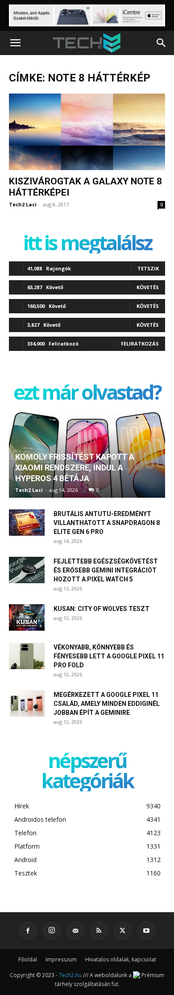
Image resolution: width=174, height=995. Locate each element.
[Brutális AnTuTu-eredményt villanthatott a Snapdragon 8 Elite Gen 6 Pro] (27, 522)
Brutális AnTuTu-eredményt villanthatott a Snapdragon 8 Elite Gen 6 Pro (107, 522)
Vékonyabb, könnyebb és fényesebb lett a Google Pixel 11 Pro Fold (109, 656)
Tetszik (148, 268)
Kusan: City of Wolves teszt (101, 608)
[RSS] (99, 930)
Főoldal (27, 959)
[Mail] (75, 930)
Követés (148, 287)
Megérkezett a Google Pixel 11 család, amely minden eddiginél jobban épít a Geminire (107, 703)
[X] (123, 930)
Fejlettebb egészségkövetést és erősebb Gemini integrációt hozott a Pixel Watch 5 (106, 570)
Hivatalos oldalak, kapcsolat (120, 959)
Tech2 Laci (23, 204)
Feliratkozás (140, 343)
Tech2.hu (70, 975)
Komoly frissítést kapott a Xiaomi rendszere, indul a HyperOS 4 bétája (74, 467)
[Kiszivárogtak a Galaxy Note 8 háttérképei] (87, 132)
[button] (15, 43)
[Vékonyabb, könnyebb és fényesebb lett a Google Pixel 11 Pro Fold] (27, 656)
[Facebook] (28, 930)
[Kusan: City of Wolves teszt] (27, 617)
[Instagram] (52, 930)
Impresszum (61, 959)
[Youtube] (146, 930)
